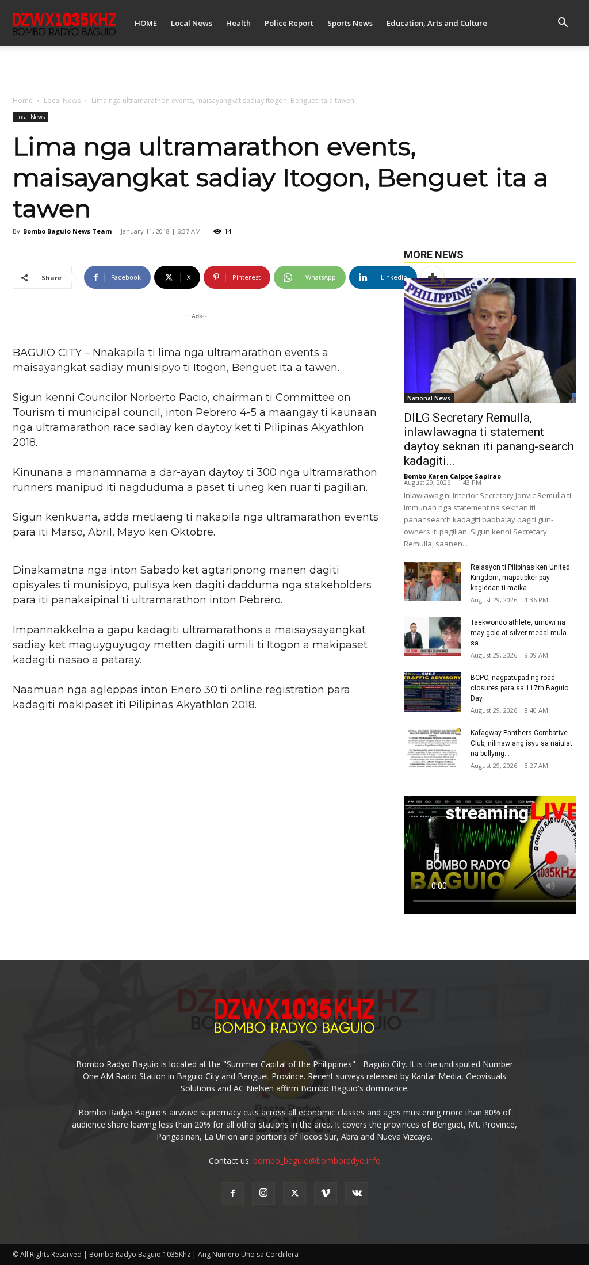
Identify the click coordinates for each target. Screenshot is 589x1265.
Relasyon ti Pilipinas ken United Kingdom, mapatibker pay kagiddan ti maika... (520, 577)
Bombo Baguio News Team (67, 231)
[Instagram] (263, 1193)
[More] (432, 277)
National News (428, 398)
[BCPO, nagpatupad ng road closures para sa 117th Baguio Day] (432, 692)
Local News (191, 23)
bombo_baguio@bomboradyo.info (317, 1160)
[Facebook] (232, 1193)
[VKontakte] (356, 1193)
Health (238, 23)
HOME (146, 23)
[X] (294, 1193)
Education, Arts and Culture (437, 23)
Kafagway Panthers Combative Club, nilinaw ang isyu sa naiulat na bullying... (521, 743)
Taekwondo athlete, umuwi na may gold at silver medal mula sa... (519, 632)
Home (23, 100)
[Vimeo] (325, 1193)
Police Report (289, 23)
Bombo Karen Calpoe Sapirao (452, 476)
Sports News (350, 23)
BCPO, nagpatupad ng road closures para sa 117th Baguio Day (519, 688)
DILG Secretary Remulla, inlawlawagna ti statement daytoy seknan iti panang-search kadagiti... (489, 439)
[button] (562, 23)
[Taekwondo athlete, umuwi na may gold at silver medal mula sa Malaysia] (432, 637)
